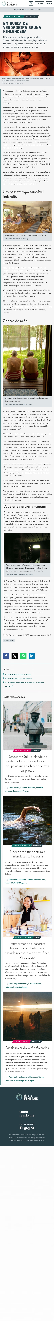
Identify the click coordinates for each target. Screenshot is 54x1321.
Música (40, 1076)
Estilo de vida (39, 879)
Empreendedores (20, 983)
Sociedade (9, 640)
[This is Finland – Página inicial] (9, 3)
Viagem (26, 790)
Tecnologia (17, 790)
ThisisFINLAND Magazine (16, 882)
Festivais (31, 787)
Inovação (8, 790)
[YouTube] (29, 1128)
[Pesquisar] (31, 3)
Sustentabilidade (20, 987)
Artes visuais (14, 787)
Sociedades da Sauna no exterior (18, 678)
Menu (49, 3)
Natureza (8, 987)
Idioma (39, 3)
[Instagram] (32, 1128)
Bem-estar (13, 879)
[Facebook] (21, 1128)
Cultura (23, 787)
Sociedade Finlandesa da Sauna (18, 674)
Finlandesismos (34, 983)
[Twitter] (25, 1128)
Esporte (30, 879)
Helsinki (32, 1076)
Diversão (22, 879)
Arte (11, 983)
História (39, 787)
